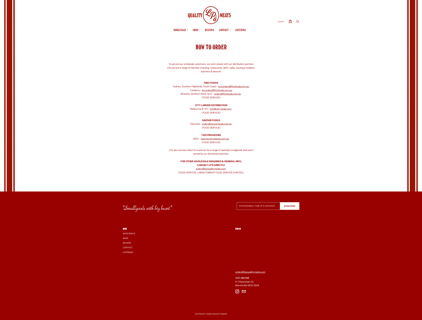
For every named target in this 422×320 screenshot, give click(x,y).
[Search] (297, 22)
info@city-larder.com (221, 108)
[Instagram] (237, 291)
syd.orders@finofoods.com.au (233, 86)
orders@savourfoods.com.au (217, 123)
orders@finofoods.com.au (227, 93)
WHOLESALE (180, 30)
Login (281, 21)
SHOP (195, 30)
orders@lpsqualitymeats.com (211, 168)
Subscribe (289, 206)
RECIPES (209, 30)
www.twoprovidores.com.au (215, 138)
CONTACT (224, 30)
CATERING (240, 30)
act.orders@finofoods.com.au (217, 90)
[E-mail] (244, 291)
